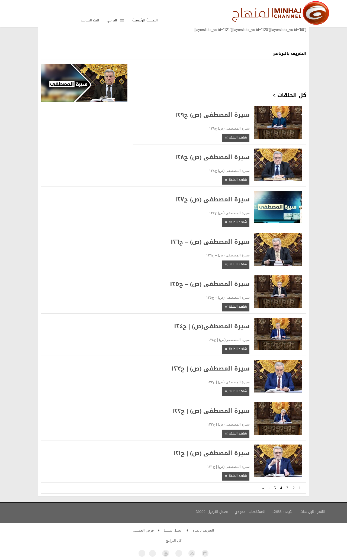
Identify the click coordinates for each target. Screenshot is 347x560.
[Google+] (178, 553)
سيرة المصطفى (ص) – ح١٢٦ (210, 242)
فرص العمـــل (143, 530)
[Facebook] (142, 553)
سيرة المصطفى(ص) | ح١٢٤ (212, 326)
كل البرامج (173, 541)
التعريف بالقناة (203, 530)
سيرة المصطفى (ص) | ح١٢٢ (211, 411)
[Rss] (191, 553)
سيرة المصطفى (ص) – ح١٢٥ (210, 284)
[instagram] (205, 553)
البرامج (112, 20)
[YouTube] (165, 553)
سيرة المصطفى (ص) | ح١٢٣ (211, 369)
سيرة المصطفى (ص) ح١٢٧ (212, 199)
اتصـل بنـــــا (173, 530)
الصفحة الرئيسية (145, 20)
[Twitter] (152, 553)
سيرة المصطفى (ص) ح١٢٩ (212, 115)
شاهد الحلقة (237, 137)
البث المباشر (90, 20)
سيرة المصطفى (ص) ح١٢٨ (212, 157)
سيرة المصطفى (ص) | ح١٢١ (211, 453)
